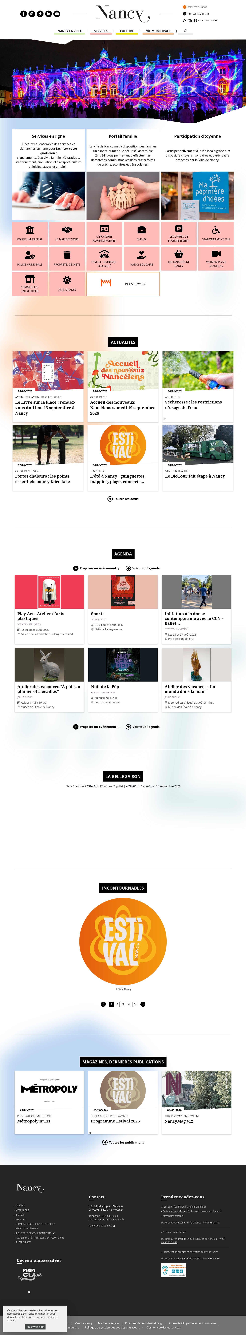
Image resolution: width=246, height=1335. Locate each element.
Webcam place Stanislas (216, 264)
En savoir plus (35, 1327)
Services (101, 31)
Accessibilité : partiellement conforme (40, 1237)
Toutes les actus (126, 499)
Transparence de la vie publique (36, 1223)
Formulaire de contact (100, 1225)
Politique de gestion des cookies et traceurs (112, 1327)
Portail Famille (197, 13)
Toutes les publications (126, 1142)
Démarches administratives (104, 238)
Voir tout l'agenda (146, 568)
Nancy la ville (70, 31)
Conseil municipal (30, 239)
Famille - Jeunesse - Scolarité (104, 264)
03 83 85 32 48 (169, 1242)
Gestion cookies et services (164, 1327)
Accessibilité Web (208, 20)
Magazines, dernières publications (123, 1061)
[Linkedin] (48, 14)
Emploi (141, 239)
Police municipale (29, 264)
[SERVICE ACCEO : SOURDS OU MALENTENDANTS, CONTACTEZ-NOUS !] (173, 1273)
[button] (103, 1004)
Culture (127, 31)
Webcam (21, 1219)
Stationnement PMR (216, 239)
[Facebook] (23, 14)
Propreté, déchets (67, 264)
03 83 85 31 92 (211, 1222)
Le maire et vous (67, 239)
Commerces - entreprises (30, 289)
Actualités (123, 342)
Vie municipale (158, 31)
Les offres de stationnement (179, 238)
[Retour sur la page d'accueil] (123, 14)
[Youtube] (56, 14)
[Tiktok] (40, 14)
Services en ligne (197, 7)
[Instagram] (31, 14)
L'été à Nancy (67, 290)
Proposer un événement (98, 568)
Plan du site (23, 1242)
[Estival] (123, 941)
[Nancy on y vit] (29, 1280)
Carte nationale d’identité (176, 1211)
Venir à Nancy (83, 1323)
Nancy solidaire (141, 264)
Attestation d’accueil (173, 1215)
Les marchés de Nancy (179, 264)
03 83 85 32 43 (211, 1258)
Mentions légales (27, 1228)
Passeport (168, 1206)
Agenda (123, 553)
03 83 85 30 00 (110, 1215)
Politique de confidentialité (34, 1233)
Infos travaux (135, 284)
